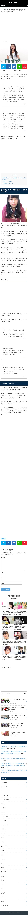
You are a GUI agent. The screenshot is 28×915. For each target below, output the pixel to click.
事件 (2, 837)
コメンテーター (5, 799)
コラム (3, 803)
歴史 (2, 876)
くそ (9, 772)
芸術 (2, 897)
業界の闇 (3, 871)
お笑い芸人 (4, 782)
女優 (2, 850)
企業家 (3, 842)
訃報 (2, 901)
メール (3, 578)
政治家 (3, 859)
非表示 (15, 175)
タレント (3, 812)
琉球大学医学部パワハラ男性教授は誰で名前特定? (13, 758)
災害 (2, 884)
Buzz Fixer (14, 2)
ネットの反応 (7, 181)
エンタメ (4, 538)
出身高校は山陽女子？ (8, 183)
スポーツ (3, 808)
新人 (2, 863)
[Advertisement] (14, 27)
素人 (2, 888)
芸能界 (3, 893)
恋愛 (2, 854)
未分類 (3, 867)
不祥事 (3, 833)
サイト (2, 583)
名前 (2, 572)
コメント (3, 557)
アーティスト (4, 786)
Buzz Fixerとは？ (4, 5)
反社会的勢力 (4, 846)
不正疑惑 (3, 829)
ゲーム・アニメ (5, 795)
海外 (2, 880)
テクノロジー (4, 816)
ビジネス (3, 820)
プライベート (4, 825)
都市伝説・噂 (4, 905)
